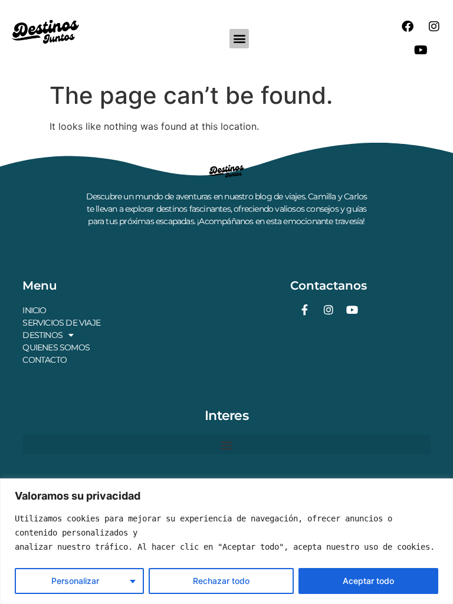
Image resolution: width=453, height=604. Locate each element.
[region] (226, 541)
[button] (239, 38)
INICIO (34, 310)
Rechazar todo (221, 581)
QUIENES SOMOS (56, 347)
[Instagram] (434, 26)
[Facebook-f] (305, 309)
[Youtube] (420, 50)
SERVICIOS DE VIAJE (61, 322)
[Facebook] (407, 26)
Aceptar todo (368, 581)
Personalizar (75, 581)
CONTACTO (44, 359)
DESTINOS (42, 335)
